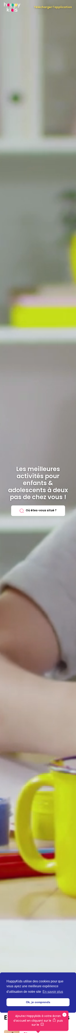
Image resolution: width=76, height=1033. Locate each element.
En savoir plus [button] (53, 991)
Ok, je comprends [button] (38, 1002)
